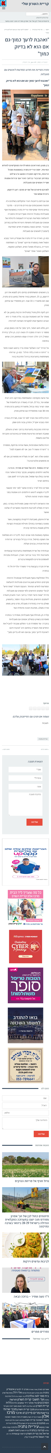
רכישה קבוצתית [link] (19, 1434)
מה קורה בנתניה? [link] (37, 30)
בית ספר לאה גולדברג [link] (37, 1396)
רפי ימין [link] (8, 1435)
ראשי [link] (47, 30)
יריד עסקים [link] (23, 1404)
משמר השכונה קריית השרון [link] (37, 1421)
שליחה (41, 1135)
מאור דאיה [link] (13, 1407)
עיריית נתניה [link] (43, 740)
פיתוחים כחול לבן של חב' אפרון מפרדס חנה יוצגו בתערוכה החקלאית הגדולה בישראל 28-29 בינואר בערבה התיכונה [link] (27, 1222)
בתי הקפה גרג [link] (20, 1397)
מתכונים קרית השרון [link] (28, 1424)
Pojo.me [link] (21, 1450)
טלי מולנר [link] (32, 1404)
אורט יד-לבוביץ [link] (21, 1390)
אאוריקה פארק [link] (43, 1390)
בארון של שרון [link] (7, 1394)
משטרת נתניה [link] (21, 1418)
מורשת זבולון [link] (40, 1410)
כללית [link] (15, 1404)
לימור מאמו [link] (22, 1407)
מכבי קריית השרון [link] (26, 1410)
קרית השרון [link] (24, 1431)
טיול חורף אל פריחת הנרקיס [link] (32, 1182)
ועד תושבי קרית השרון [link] (30, 1400)
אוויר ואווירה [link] (33, 1390)
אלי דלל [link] (17, 1393)
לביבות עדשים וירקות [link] (36, 1262)
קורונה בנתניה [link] (36, 1431)
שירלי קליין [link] (28, 1438)
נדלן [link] (19, 1424)
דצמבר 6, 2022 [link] (42, 63)
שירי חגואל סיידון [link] (41, 1438)
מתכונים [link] (41, 1424)
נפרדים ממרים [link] (40, 1333)
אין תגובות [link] (26, 63)
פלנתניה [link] (14, 1428)
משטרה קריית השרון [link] (34, 1418)
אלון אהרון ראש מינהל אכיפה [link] (32, 1394)
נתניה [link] (14, 1424)
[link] (25, 21)
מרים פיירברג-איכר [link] (27, 1414)
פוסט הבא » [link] (5, 750)
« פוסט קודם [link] (45, 750)
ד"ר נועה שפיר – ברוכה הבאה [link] (31, 1298)
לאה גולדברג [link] (31, 1407)
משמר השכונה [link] (10, 1418)
